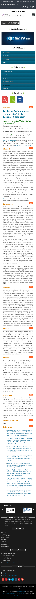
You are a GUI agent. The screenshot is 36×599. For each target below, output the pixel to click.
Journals (4, 539)
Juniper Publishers (8, 1)
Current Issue (6, 59)
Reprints (4, 544)
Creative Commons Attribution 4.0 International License (13, 593)
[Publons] (25, 509)
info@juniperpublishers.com (10, 574)
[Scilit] (9, 509)
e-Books (4, 541)
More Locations (6, 546)
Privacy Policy (28, 596)
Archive (4, 62)
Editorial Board (6, 52)
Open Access (5, 537)
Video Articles (5, 543)
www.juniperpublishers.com (10, 575)
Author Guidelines (7, 536)
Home (4, 532)
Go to (31, 107)
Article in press (6, 55)
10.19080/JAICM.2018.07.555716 (23, 145)
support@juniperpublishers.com (11, 563)
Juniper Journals (18, 1)
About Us (4, 534)
